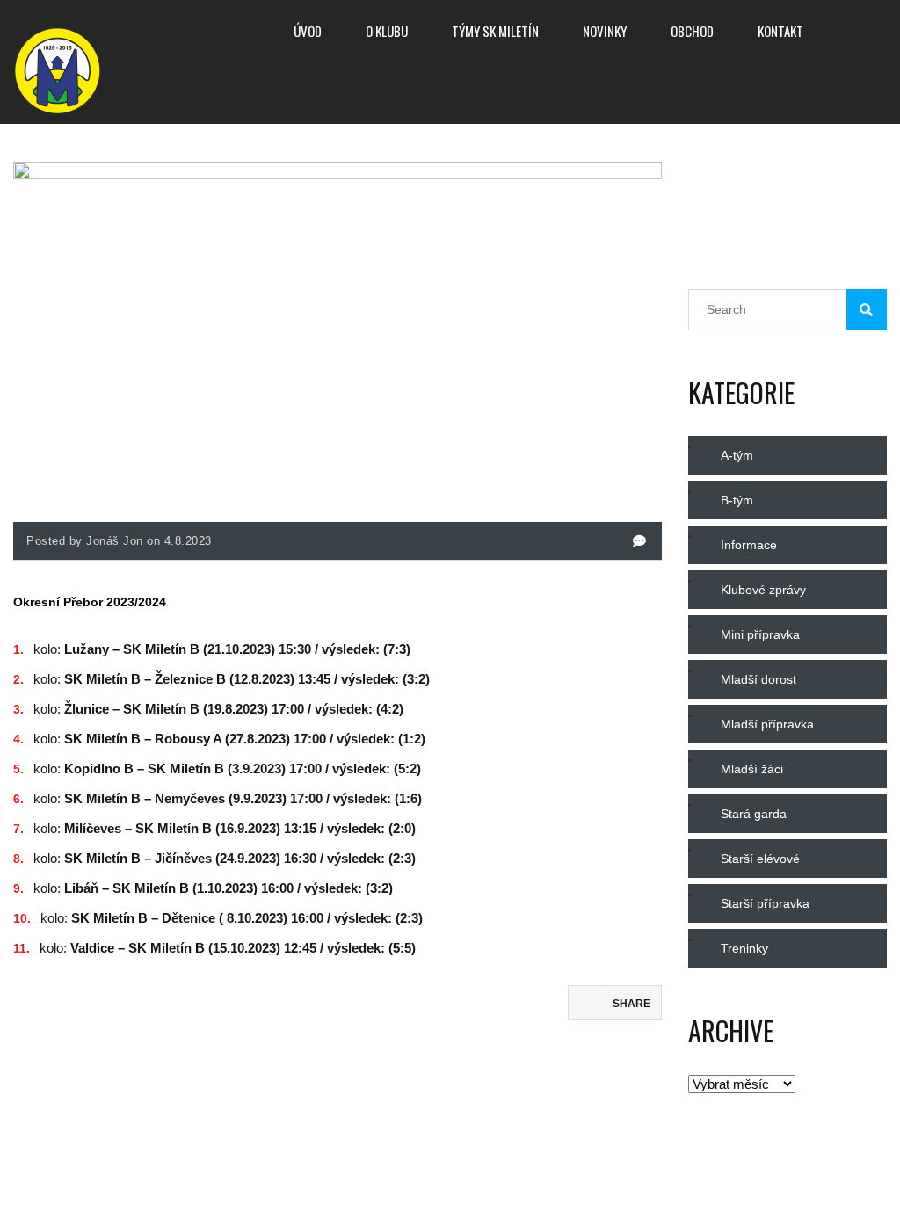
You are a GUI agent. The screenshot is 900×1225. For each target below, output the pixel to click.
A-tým (737, 455)
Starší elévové (760, 859)
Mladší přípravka (767, 724)
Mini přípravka (760, 634)
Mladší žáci (752, 769)
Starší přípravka (765, 903)
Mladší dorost (758, 679)
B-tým (737, 500)
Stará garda (754, 814)
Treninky (744, 948)
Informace (749, 545)
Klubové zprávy (763, 590)
